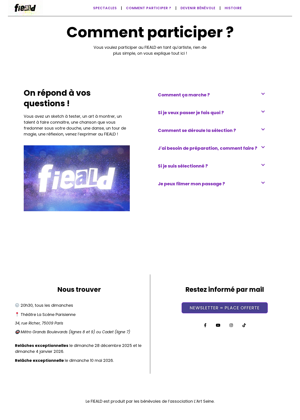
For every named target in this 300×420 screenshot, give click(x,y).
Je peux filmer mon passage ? (191, 184)
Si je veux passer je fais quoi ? (191, 113)
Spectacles (105, 8)
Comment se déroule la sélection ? (197, 130)
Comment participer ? (148, 8)
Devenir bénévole (198, 8)
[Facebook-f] (205, 325)
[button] (213, 95)
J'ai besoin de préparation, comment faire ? (207, 148)
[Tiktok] (244, 325)
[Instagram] (231, 325)
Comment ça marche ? (184, 95)
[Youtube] (218, 325)
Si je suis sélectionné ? (183, 166)
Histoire (233, 8)
